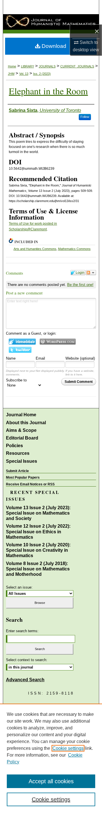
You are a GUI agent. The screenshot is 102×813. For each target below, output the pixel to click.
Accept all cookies (51, 781)
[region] (51, 758)
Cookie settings (68, 748)
